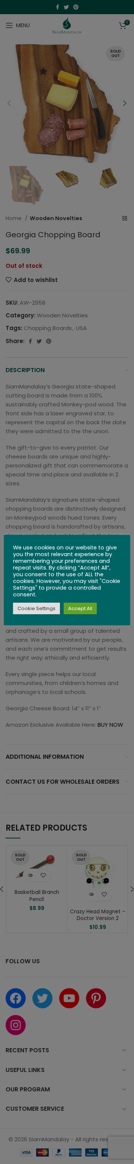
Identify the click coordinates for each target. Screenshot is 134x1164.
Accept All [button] (80, 608)
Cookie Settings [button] (36, 608)
